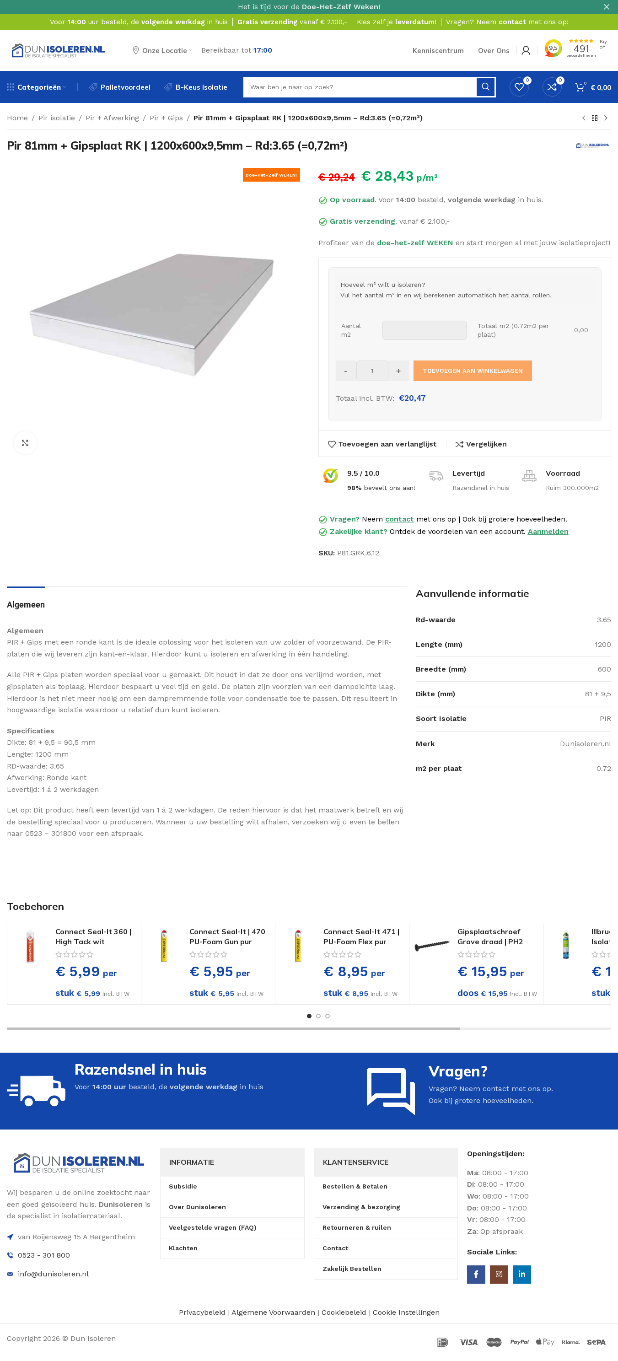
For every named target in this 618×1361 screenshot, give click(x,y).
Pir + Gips (166, 117)
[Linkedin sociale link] (522, 1274)
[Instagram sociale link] (499, 1274)
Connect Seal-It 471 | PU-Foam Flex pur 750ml (361, 942)
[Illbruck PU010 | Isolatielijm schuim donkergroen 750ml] (566, 946)
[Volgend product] (605, 118)
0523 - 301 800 (44, 1255)
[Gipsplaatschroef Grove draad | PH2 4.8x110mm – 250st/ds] (432, 946)
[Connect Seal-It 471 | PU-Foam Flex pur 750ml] (298, 946)
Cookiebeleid (345, 1312)
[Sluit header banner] (606, 7)
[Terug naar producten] (594, 118)
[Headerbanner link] (309, 7)
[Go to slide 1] (309, 1016)
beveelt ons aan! (381, 487)
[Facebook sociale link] (476, 1274)
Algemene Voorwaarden (273, 1312)
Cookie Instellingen (406, 1312)
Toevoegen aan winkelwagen (473, 370)
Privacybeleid (202, 1312)
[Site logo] (58, 49)
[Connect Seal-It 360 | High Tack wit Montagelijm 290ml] (30, 946)
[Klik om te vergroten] (25, 442)
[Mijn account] (526, 50)
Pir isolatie (56, 117)
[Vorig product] (583, 118)
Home (17, 117)
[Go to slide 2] (318, 1016)
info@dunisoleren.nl (53, 1274)
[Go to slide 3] (327, 1016)
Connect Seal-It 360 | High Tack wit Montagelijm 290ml (93, 942)
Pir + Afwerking (112, 117)
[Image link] (79, 1162)
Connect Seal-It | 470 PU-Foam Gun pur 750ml (227, 942)
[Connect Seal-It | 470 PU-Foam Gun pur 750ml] (164, 946)
